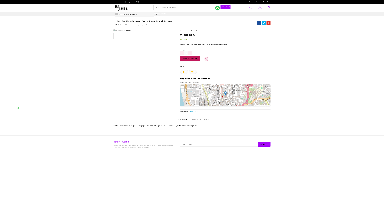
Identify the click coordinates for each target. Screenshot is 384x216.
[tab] (182, 119)
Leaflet (258, 105)
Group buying (182, 119)
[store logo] (122, 8)
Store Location (253, 2)
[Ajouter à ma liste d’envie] (206, 59)
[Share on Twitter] (264, 23)
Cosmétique (193, 111)
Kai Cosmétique (194, 31)
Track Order (266, 2)
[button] (225, 93)
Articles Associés (200, 119)
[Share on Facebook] (259, 23)
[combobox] (187, 7)
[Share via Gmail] (268, 23)
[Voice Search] (217, 8)
